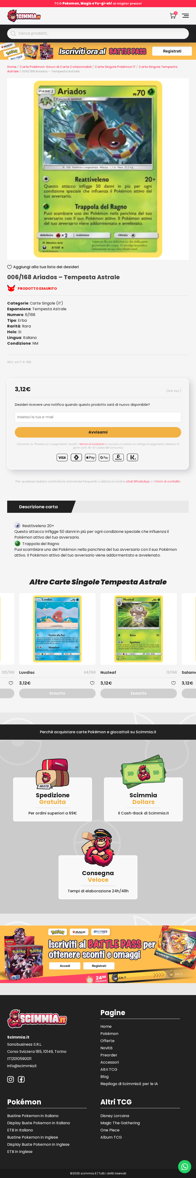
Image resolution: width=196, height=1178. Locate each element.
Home (11, 66)
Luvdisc (27, 672)
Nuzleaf (108, 672)
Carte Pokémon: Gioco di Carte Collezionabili (56, 66)
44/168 (90, 672)
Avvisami (98, 432)
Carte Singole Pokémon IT (115, 66)
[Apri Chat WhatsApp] (184, 1166)
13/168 (171, 672)
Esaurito (57, 693)
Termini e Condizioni (91, 444)
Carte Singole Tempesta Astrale (108, 582)
